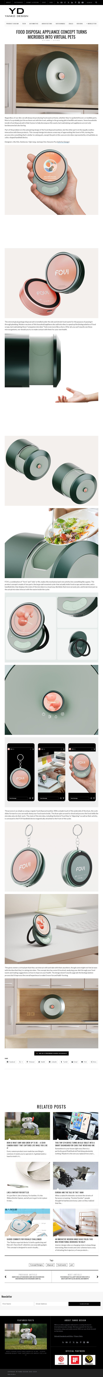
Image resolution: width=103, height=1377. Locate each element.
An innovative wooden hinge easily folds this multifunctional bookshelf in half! (74, 1240)
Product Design (12, 23)
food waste (62, 1265)
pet (71, 1265)
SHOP (44, 2)
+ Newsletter (91, 23)
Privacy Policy (78, 1336)
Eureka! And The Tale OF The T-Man (69, 1192)
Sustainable (60, 23)
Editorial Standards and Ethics (63, 1336)
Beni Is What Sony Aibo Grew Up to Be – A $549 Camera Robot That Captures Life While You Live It (27, 1145)
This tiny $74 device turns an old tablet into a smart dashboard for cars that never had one (75, 1144)
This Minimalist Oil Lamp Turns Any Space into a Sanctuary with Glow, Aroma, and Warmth (75, 1276)
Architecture (47, 23)
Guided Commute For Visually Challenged (24, 1239)
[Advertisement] (63, 12)
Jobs (51, 2)
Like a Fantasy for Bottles (18, 1192)
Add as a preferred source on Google (53, 1053)
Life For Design (63, 142)
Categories (18, 2)
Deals (71, 23)
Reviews (80, 23)
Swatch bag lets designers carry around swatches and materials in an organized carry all (28, 1276)
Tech (24, 23)
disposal (50, 1265)
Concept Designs (36, 1265)
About (8, 2)
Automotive (33, 23)
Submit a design (32, 2)
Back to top (11, 1374)
